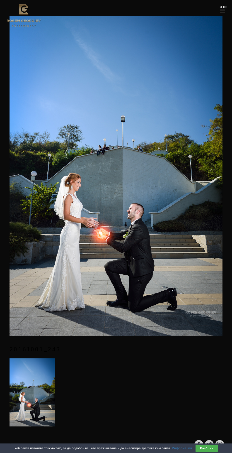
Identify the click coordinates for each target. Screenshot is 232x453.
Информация (182, 448)
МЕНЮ (222, 7)
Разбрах (206, 448)
